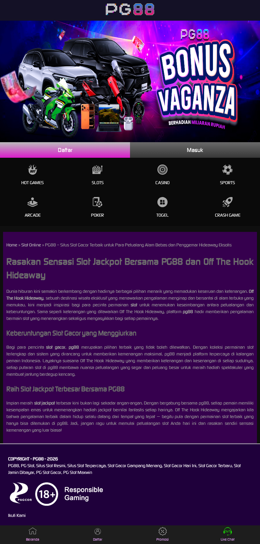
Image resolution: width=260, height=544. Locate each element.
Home (11, 245)
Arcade (33, 215)
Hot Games (32, 183)
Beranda (32, 539)
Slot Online (31, 245)
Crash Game (227, 215)
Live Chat (228, 539)
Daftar (65, 150)
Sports (227, 183)
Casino (162, 183)
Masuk (195, 150)
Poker (97, 215)
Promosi (162, 539)
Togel (162, 215)
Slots (98, 183)
